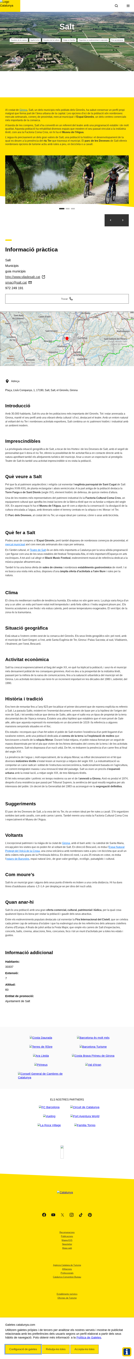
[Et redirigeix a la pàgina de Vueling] (49, 1116)
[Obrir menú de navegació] (128, 6)
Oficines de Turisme (67, 1298)
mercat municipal (15, 544)
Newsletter (67, 1244)
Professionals (67, 1273)
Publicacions (67, 1236)
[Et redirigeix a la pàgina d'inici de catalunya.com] (67, 1196)
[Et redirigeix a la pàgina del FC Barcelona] (49, 1107)
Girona (23, 110)
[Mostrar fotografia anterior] (111, 220)
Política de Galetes (88, 1337)
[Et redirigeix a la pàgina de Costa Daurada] (41, 1038)
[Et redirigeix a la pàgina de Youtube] (53, 1215)
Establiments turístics (67, 1294)
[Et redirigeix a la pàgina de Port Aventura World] (84, 1116)
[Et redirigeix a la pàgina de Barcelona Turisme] (93, 1047)
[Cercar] (116, 6)
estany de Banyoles (17, 858)
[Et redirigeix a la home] (10, 6)
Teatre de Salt (38, 550)
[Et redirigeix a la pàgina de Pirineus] (41, 1065)
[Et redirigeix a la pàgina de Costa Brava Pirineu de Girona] (93, 1056)
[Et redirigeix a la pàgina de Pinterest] (90, 1215)
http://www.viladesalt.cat (22, 277)
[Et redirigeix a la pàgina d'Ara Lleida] (41, 1056)
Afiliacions (67, 1269)
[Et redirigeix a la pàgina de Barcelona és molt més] (93, 1038)
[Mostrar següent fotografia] (123, 220)
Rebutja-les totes (56, 1349)
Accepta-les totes (84, 1349)
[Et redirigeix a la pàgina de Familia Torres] (84, 1125)
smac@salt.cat (16, 282)
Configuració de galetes (23, 1349)
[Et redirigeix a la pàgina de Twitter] (62, 1215)
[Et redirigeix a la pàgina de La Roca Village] (49, 1125)
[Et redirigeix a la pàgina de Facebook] (44, 1215)
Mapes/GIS (67, 1240)
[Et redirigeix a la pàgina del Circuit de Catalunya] (84, 1107)
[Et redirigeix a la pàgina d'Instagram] (72, 1215)
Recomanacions (67, 1232)
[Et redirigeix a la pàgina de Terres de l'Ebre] (40, 1047)
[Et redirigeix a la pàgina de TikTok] (81, 1215)
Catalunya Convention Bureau (67, 1277)
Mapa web (67, 1248)
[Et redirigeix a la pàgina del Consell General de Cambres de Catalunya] (41, 1076)
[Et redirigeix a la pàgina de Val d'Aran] (93, 1065)
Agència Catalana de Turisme (67, 1265)
